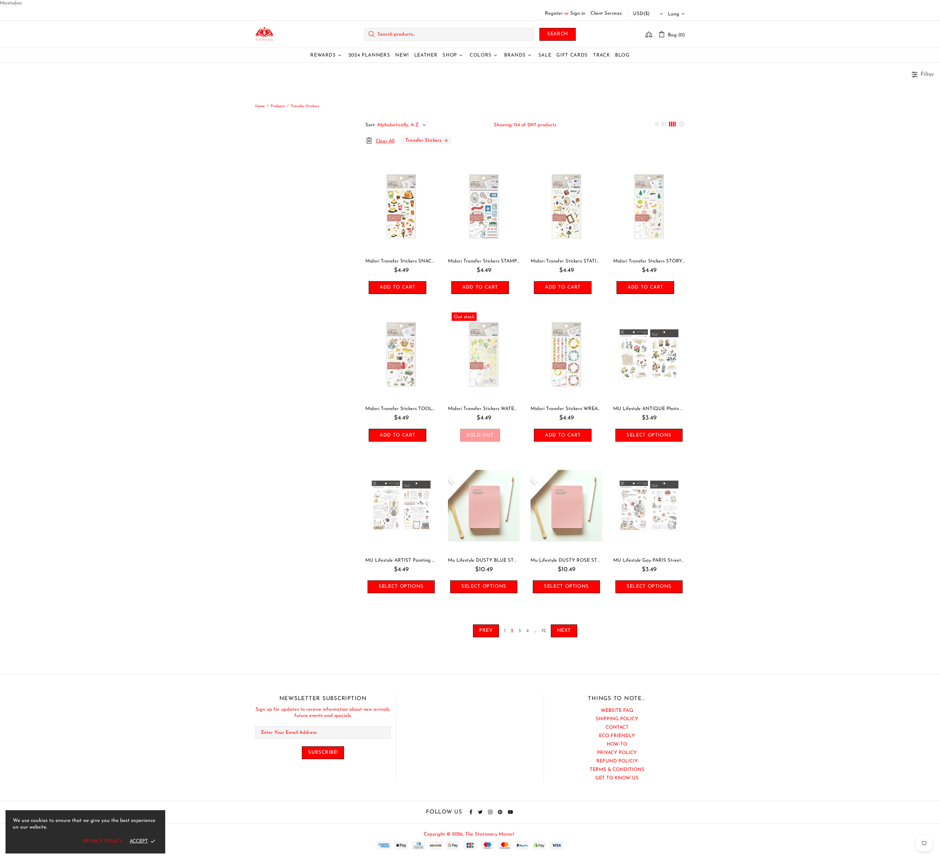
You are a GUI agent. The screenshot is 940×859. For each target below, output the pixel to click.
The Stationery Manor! (264, 34)
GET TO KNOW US (617, 778)
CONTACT (617, 727)
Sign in (577, 13)
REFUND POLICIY (617, 761)
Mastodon (11, 3)
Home (260, 106)
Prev (486, 630)
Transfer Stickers (423, 140)
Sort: (370, 125)
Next (564, 630)
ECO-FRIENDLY (617, 735)
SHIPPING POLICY (617, 719)
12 (544, 630)
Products (278, 106)
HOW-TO (617, 744)
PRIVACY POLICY (617, 752)
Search (557, 34)
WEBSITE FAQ (617, 710)
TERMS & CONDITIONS (617, 769)
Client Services (606, 13)
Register (554, 13)
